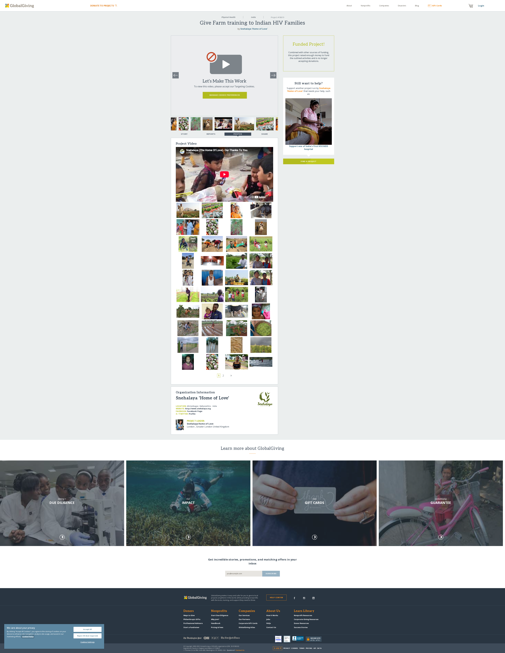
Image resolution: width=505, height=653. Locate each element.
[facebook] (294, 597)
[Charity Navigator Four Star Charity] (279, 639)
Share (264, 134)
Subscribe (271, 573)
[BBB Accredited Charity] (299, 639)
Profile (192, 414)
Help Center (276, 597)
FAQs (268, 623)
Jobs (268, 619)
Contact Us (271, 627)
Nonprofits (365, 5)
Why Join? (215, 619)
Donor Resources (301, 623)
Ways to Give (189, 615)
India (253, 17)
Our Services (244, 615)
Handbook (215, 623)
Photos (238, 134)
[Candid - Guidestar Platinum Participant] (288, 639)
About (349, 5)
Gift (437, 5)
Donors (188, 611)
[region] (54, 636)
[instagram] (304, 597)
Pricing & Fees (217, 627)
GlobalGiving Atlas (247, 627)
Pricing (309, 648)
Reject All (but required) (87, 636)
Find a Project (308, 161)
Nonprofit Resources (303, 615)
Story (184, 134)
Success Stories (301, 627)
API (315, 648)
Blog (417, 5)
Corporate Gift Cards (248, 623)
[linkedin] (313, 597)
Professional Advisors (193, 623)
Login (481, 5)
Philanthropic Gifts (191, 619)
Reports (211, 134)
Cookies (294, 648)
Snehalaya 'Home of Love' (254, 28)
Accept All (87, 629)
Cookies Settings (87, 642)
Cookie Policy (28, 636)
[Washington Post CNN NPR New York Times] (217, 639)
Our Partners (244, 619)
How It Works (272, 615)
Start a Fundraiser (191, 627)
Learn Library (304, 611)
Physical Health (228, 17)
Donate (102, 5)
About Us (273, 611)
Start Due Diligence (219, 615)
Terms (302, 648)
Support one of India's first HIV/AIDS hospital (308, 148)
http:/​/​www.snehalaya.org (198, 408)
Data (319, 648)
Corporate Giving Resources (306, 619)
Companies (384, 5)
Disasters (402, 5)
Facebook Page (194, 411)
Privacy (286, 648)
